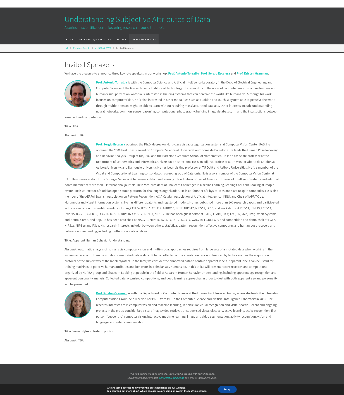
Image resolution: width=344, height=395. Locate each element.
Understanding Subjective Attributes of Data (137, 19)
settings (201, 391)
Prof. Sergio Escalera (110, 144)
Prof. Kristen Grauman (111, 293)
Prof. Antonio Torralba (111, 82)
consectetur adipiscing (171, 377)
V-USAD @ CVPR (103, 48)
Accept (227, 389)
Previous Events (81, 48)
